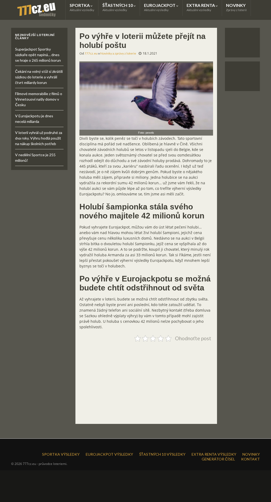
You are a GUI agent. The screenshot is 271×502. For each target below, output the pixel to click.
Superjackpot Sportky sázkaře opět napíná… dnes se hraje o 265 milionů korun (38, 54)
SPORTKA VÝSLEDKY (61, 454)
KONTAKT (250, 459)
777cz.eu (91, 53)
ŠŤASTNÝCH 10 (118, 7)
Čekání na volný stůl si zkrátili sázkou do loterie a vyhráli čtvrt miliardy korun (39, 77)
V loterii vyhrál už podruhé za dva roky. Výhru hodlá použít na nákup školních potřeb (38, 138)
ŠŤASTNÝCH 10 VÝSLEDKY (162, 454)
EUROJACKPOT (160, 7)
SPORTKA (82, 7)
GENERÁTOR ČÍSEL (218, 459)
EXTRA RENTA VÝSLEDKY (214, 454)
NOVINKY (236, 7)
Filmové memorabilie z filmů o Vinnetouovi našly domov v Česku (38, 99)
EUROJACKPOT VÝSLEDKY (109, 454)
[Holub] (146, 95)
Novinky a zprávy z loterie (118, 53)
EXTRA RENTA (201, 7)
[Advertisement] (146, 381)
